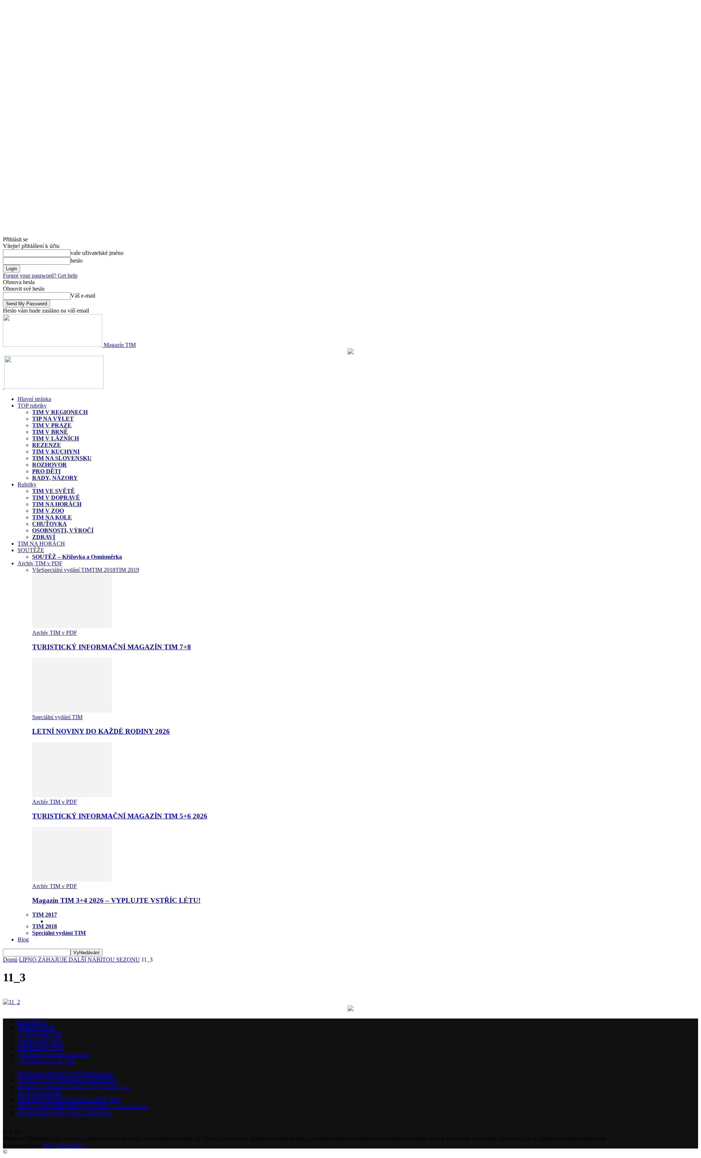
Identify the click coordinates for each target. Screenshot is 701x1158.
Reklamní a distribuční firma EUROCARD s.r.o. (74, 1087)
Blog (23, 939)
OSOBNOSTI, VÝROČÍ (62, 530)
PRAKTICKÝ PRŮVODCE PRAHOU (65, 1113)
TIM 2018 (103, 570)
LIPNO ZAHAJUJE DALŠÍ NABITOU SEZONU (79, 959)
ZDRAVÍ (43, 537)
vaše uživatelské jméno (96, 253)
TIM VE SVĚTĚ (53, 491)
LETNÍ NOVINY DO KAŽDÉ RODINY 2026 (101, 731)
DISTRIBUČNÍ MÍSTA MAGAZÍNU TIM (69, 1100)
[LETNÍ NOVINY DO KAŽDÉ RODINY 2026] (72, 710)
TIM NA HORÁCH (56, 504)
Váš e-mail (82, 296)
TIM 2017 (44, 915)
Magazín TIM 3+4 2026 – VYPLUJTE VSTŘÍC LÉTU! (116, 900)
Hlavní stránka (34, 399)
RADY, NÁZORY (55, 478)
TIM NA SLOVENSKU (62, 458)
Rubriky (27, 484)
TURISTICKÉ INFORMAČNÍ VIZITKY (67, 1080)
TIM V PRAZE (52, 425)
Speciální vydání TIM (66, 570)
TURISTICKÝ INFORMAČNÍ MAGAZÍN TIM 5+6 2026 (119, 816)
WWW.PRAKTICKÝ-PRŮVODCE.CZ (65, 1073)
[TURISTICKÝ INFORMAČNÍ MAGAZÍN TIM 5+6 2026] (72, 795)
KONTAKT (32, 1021)
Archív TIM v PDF (40, 563)
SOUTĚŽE (31, 550)
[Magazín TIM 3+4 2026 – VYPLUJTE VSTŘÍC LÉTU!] (72, 879)
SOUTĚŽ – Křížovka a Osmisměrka (77, 557)
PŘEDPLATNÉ (36, 1028)
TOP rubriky (32, 405)
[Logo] (3, 386)
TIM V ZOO (48, 511)
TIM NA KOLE (52, 517)
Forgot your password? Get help (40, 275)
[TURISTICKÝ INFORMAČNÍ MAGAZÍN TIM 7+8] (72, 626)
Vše (36, 570)
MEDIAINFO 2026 (41, 1048)
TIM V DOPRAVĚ (56, 497)
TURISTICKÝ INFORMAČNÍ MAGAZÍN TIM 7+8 (111, 647)
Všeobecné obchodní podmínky (54, 1054)
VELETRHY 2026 (40, 1041)
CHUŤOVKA (49, 524)
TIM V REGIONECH (60, 412)
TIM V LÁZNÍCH (55, 438)
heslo (76, 260)
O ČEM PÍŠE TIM (40, 1035)
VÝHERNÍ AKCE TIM (46, 1061)
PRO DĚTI (46, 471)
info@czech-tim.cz (63, 1145)
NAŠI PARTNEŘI (39, 1093)
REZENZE (46, 445)
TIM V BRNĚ (50, 432)
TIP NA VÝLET (53, 419)
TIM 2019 (127, 570)
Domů (10, 959)
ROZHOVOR (49, 465)
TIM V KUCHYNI (56, 451)
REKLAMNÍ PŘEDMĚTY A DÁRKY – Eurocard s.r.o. (83, 1106)
